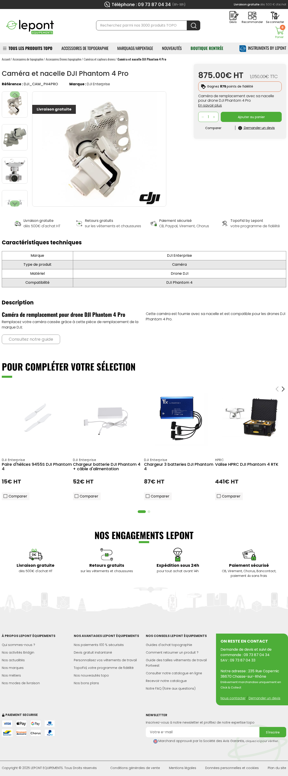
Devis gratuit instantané (93, 652)
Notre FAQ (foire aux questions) (171, 688)
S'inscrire (273, 732)
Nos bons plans (86, 683)
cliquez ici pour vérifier (261, 741)
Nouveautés (172, 48)
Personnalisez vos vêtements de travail (105, 660)
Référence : (12, 84)
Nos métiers (11, 675)
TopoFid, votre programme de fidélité (104, 668)
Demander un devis (264, 698)
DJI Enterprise (98, 84)
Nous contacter (232, 698)
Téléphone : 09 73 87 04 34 (141, 4)
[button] (15, 203)
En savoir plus (210, 105)
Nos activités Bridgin (18, 652)
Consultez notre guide (31, 339)
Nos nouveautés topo (91, 675)
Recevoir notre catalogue (166, 681)
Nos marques (13, 668)
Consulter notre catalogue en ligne (174, 673)
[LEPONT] (30, 25)
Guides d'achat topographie (169, 645)
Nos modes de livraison (21, 683)
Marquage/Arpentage (135, 48)
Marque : (77, 84)
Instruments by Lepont (266, 48)
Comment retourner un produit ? (172, 652)
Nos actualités (13, 660)
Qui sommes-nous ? (18, 645)
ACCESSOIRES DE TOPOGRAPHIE (84, 48)
